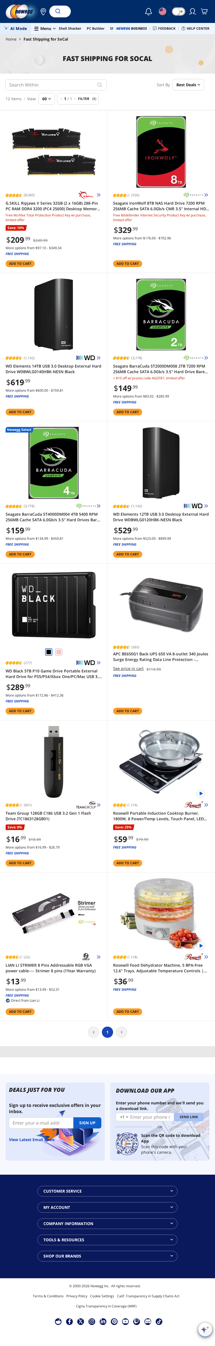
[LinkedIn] (103, 1321)
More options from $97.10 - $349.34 (34, 248)
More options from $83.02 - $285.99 (141, 396)
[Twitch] (136, 1321)
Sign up (87, 1122)
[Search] (57, 11)
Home (11, 39)
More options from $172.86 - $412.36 (35, 695)
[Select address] (41, 11)
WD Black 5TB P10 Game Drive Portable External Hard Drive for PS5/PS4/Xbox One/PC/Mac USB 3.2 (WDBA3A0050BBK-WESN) (53, 673)
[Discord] (148, 1321)
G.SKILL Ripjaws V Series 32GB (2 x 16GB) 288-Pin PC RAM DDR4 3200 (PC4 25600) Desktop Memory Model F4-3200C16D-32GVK (52, 206)
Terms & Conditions (48, 1296)
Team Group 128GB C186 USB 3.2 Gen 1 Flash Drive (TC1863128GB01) (48, 815)
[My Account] (193, 11)
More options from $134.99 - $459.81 (35, 538)
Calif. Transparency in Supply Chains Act (148, 1296)
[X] (80, 1321)
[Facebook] (69, 1321)
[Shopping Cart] (204, 11)
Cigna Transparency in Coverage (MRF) (106, 1306)
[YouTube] (125, 1321)
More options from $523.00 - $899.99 (142, 538)
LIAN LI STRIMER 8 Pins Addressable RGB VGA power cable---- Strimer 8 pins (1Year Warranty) (50, 967)
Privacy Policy (76, 1296)
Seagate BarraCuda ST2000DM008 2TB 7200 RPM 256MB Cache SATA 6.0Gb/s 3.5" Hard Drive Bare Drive (159, 369)
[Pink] (58, 652)
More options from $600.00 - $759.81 (35, 390)
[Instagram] (92, 1321)
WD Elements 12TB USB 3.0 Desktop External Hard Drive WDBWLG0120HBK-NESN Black (161, 516)
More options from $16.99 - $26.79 (33, 847)
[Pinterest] (114, 1321)
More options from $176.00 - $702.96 (142, 238)
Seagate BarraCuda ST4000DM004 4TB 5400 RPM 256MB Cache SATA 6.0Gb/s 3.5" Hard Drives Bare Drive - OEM (52, 517)
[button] (41, 11)
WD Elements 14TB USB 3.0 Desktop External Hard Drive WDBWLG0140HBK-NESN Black (53, 368)
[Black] (48, 652)
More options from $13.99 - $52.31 (33, 989)
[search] (99, 84)
